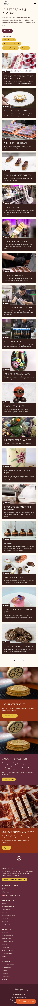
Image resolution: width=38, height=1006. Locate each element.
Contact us (5, 918)
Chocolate (5, 933)
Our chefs (5, 973)
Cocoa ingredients (7, 935)
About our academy (8, 965)
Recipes (4, 903)
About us (4, 912)
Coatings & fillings (7, 941)
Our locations (6, 976)
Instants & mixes (7, 953)
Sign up (6, 848)
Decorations (5, 947)
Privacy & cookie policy (19, 997)
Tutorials (4, 979)
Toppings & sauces (7, 950)
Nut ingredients (6, 938)
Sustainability (6, 909)
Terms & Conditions (19, 994)
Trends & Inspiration (8, 906)
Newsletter (5, 921)
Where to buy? (6, 924)
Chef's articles (6, 967)
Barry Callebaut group (8, 915)
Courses (4, 970)
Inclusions (5, 944)
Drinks (4, 956)
